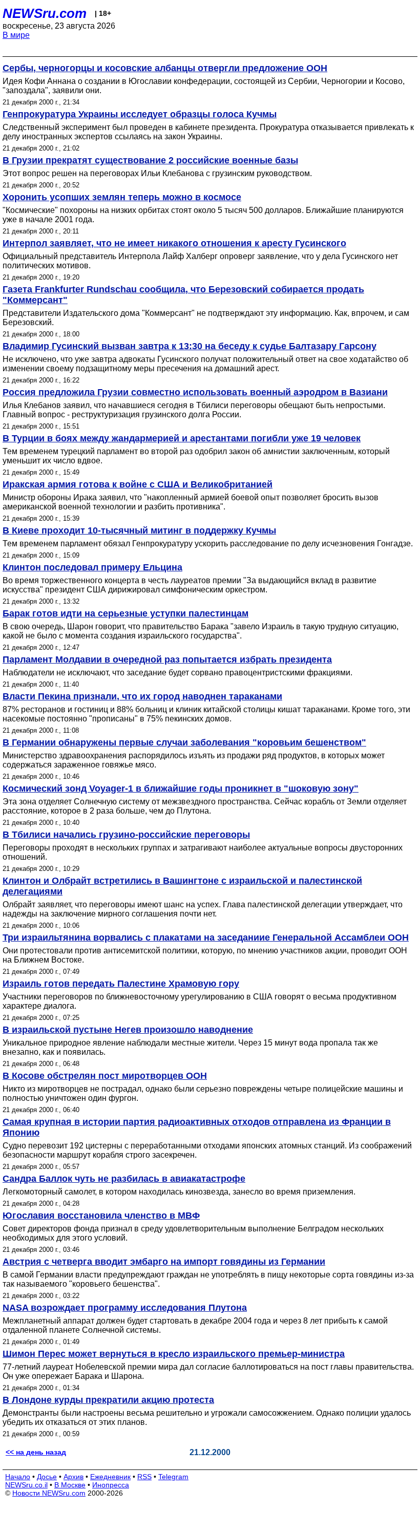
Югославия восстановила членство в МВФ (101, 1215)
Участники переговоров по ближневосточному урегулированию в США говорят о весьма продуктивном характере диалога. (199, 1001)
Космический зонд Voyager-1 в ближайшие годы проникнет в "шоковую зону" (181, 788)
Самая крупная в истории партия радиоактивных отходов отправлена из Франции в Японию (197, 1127)
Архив (73, 1477)
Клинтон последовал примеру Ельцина (92, 567)
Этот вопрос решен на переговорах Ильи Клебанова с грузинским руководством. (157, 173)
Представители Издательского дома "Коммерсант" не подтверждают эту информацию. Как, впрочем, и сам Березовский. (206, 318)
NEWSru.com (45, 13)
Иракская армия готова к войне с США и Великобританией (137, 484)
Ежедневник (110, 1477)
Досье (47, 1477)
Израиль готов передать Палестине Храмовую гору (121, 983)
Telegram (173, 1477)
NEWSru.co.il (26, 1485)
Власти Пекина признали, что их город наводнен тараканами (142, 696)
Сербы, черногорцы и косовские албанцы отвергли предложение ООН (165, 68)
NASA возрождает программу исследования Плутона (125, 1308)
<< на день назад (36, 1452)
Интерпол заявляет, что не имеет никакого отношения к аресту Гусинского (174, 243)
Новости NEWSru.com (49, 1493)
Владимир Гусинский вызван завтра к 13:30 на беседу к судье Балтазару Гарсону (189, 346)
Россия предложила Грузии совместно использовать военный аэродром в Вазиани (195, 392)
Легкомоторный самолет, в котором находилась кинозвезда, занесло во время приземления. (179, 1191)
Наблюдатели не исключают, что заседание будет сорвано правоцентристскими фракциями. (177, 672)
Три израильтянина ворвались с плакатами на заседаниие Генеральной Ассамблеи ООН (206, 937)
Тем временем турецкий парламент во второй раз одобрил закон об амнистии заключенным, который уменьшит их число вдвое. (196, 456)
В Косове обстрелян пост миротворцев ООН (105, 1076)
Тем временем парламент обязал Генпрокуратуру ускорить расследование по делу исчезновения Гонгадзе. (208, 543)
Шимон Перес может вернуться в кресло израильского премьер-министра (174, 1354)
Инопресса (110, 1485)
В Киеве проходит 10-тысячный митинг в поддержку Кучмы (139, 530)
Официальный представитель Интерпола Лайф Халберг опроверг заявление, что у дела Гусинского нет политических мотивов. (200, 261)
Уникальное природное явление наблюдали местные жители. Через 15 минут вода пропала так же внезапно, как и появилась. (190, 1047)
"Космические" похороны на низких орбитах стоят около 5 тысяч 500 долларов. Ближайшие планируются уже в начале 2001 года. (203, 215)
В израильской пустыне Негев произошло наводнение (128, 1030)
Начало (17, 1477)
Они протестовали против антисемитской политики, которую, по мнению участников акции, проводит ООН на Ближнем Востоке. (205, 955)
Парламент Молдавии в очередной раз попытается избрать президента (167, 659)
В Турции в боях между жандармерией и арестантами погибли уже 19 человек (182, 438)
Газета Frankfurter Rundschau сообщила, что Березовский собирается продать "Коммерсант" (183, 294)
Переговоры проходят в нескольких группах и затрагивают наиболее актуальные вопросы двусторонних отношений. (203, 852)
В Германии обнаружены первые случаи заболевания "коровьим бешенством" (184, 742)
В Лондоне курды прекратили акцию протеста (108, 1400)
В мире (16, 35)
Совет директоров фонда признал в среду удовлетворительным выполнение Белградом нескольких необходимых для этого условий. (193, 1233)
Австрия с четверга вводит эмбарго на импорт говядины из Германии (164, 1261)
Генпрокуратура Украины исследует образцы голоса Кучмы (140, 114)
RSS (144, 1477)
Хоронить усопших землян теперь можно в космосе (122, 197)
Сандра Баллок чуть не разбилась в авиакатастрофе (124, 1179)
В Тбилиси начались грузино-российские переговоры (126, 834)
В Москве (70, 1485)
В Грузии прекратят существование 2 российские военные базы (150, 160)
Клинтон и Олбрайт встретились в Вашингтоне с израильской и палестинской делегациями (182, 886)
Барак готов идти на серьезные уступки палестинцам (125, 613)
